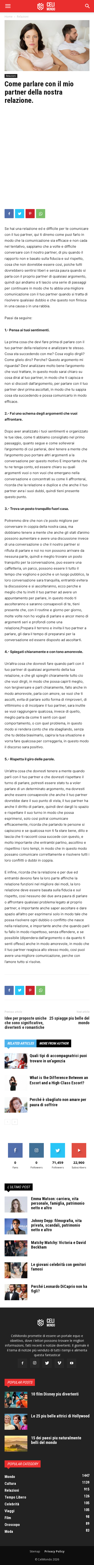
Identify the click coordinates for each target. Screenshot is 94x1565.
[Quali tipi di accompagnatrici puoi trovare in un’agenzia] (16, 1061)
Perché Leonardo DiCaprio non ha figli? (59, 1288)
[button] (87, 6)
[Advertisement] (47, 160)
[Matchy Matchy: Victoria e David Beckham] (16, 1248)
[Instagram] (34, 1363)
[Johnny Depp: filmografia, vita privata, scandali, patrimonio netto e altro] (16, 1226)
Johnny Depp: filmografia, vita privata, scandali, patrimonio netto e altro (56, 1225)
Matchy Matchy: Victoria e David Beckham (58, 1244)
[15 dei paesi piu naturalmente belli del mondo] (16, 1444)
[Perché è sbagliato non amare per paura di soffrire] (16, 1105)
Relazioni (23, 17)
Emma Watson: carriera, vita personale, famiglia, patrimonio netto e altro (57, 1203)
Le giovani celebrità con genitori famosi (58, 1266)
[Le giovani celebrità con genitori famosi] (16, 1270)
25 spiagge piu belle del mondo (69, 1020)
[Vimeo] (59, 1363)
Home (9, 17)
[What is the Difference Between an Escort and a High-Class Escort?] (16, 1083)
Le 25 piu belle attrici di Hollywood (60, 1416)
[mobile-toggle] (7, 6)
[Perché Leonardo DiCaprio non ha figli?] (16, 1292)
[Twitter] (19, 213)
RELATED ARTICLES (20, 1043)
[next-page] (15, 1122)
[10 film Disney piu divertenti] (16, 1400)
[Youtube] (71, 1363)
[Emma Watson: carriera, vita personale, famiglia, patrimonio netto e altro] (16, 1204)
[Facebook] (9, 213)
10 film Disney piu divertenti (55, 1394)
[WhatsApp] (40, 213)
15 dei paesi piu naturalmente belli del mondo (56, 1440)
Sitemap (35, 1551)
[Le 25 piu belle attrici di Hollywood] (16, 1422)
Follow (36, 1144)
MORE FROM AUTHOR (53, 1043)
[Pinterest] (30, 213)
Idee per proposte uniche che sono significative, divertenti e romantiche (26, 1023)
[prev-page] (7, 1122)
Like (15, 1144)
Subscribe (79, 1144)
